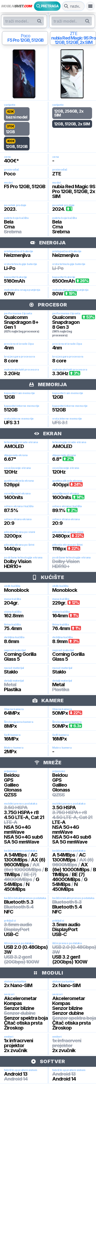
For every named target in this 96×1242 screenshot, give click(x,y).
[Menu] (90, 6)
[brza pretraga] (66, 6)
